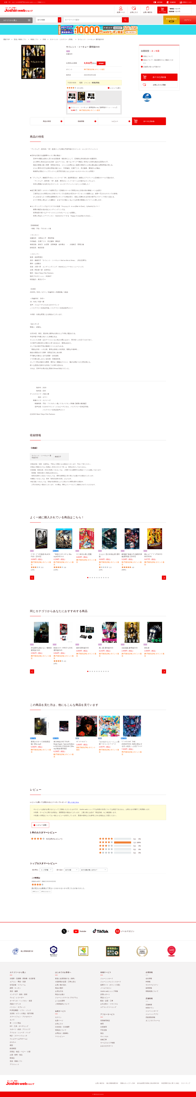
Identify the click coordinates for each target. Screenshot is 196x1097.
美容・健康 (14, 991)
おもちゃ (13, 1042)
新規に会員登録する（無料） (65, 979)
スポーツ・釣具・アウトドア (20, 1029)
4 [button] (94, 577)
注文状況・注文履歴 (62, 1027)
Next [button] (164, 578)
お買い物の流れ (60, 985)
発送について (148, 56)
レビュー (115, 121)
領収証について (60, 1030)
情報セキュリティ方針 (127, 1083)
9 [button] (106, 577)
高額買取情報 (150, 1017)
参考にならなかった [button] (46, 891)
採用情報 (149, 988)
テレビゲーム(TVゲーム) (18, 1039)
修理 (102, 1024)
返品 (102, 1033)
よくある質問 (60, 1001)
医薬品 (12, 1058)
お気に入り (134, 12)
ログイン (58, 1017)
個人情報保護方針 (112, 1083)
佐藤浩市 (69, 54)
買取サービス (187, 2)
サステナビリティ (152, 985)
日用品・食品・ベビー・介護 (20, 1052)
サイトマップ (185, 1083)
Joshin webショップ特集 (109, 991)
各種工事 (103, 1040)
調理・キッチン (15, 988)
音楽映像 (171, 11)
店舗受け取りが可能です (152, 67)
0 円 (179, 9)
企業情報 (159, 2)
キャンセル (104, 1036)
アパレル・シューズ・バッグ (20, 1033)
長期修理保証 (105, 1021)
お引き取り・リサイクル (109, 1004)
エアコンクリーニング (108, 1007)
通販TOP (6, 39)
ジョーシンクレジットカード (110, 982)
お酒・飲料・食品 (16, 1055)
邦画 (44, 39)
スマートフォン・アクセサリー (21, 1017)
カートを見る (162, 11)
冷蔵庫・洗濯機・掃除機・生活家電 (22, 979)
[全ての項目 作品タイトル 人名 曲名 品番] (48, 19)
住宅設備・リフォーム (18, 985)
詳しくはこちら (73, 802)
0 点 (176, 9)
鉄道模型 (13, 1048)
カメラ (12, 1020)
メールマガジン (127, 931)
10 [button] (108, 577)
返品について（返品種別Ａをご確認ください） (158, 61)
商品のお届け (60, 994)
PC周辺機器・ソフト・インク (20, 1010)
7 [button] (101, 577)
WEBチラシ (150, 1008)
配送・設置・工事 (106, 1001)
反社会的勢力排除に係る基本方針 (148, 1083)
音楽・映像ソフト (16, 1061)
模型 (11, 1045)
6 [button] (99, 577)
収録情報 (81, 121)
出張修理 (103, 1027)
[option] (41, 549)
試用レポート (105, 994)
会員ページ (121, 12)
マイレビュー (60, 1036)
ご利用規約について (62, 1004)
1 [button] (87, 577)
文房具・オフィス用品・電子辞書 (22, 1013)
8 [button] (103, 577)
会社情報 (149, 979)
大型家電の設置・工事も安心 (65, 982)
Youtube (82, 931)
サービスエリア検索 (107, 1043)
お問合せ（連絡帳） (62, 1033)
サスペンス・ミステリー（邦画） (62, 39)
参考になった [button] (36, 891)
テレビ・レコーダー (17, 998)
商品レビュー (105, 998)
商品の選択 (59, 988)
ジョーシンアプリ (152, 1014)
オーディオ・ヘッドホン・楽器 (21, 1001)
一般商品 (171, 9)
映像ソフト (35, 39)
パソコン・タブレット (18, 1007)
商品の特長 (47, 121)
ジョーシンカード (106, 979)
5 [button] (96, 577)
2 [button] (90, 577)
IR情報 (148, 982)
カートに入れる (159, 77)
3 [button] (92, 577)
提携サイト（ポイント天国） (110, 985)
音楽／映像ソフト (20, 39)
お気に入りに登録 (159, 85)
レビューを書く (115, 88)
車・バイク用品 (15, 1023)
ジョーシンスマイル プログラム (66, 998)
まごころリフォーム (153, 1021)
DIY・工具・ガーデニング (19, 1026)
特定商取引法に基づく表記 (170, 1083)
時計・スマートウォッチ (18, 1036)
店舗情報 (173, 2)
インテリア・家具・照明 (18, 994)
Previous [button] (32, 578)
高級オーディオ (15, 1004)
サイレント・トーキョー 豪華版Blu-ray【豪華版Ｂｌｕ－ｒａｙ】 (94, 107)
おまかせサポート (106, 1046)
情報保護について (152, 991)
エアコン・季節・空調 (18, 982)
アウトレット (14, 1064)
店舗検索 (149, 1005)
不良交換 (103, 1030)
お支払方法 (59, 991)
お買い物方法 (147, 12)
